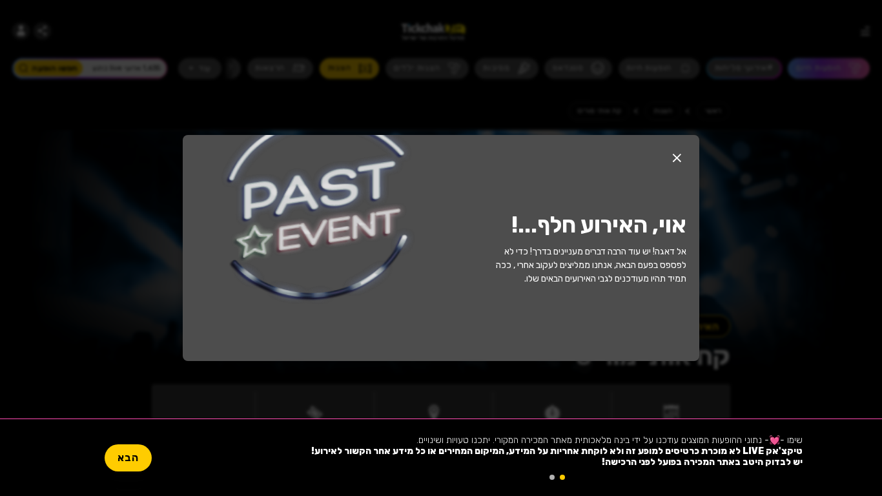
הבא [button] (128, 457)
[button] (676, 157)
